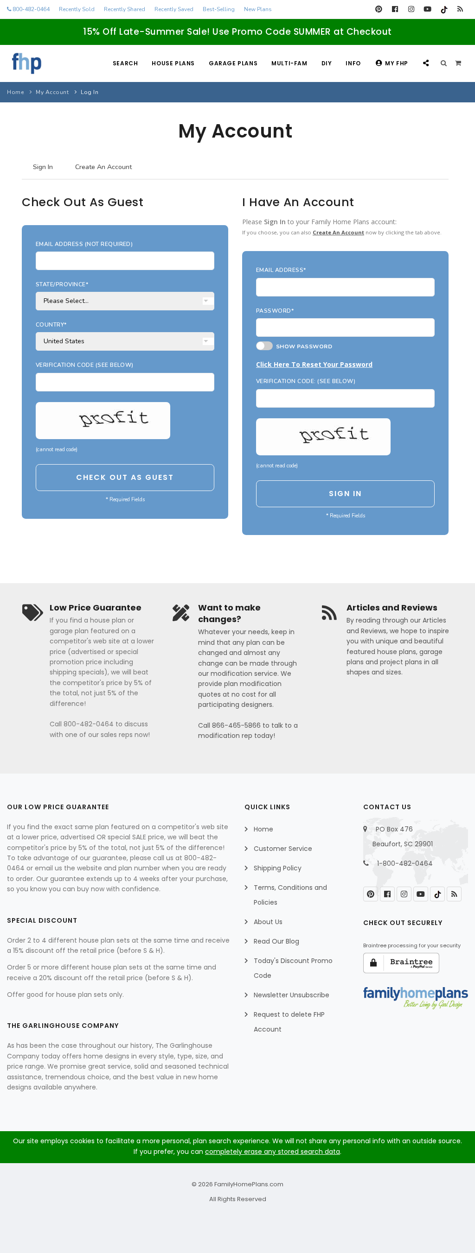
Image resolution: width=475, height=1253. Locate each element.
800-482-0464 (30, 9)
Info (353, 63)
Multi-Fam (289, 63)
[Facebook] (395, 9)
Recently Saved (173, 9)
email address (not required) (84, 244)
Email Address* (281, 270)
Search (125, 63)
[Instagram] (411, 9)
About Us (268, 921)
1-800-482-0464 (405, 863)
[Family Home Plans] (27, 63)
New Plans (258, 9)
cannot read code (56, 449)
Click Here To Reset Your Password (314, 364)
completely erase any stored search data (272, 1151)
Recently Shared (124, 9)
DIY (326, 63)
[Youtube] (427, 9)
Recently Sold (77, 9)
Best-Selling (219, 9)
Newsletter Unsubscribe (291, 995)
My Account (52, 92)
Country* (51, 324)
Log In (89, 92)
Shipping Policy (278, 868)
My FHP (396, 63)
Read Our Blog (276, 941)
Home (15, 92)
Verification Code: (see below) (305, 381)
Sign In (43, 167)
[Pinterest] (379, 9)
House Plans (173, 63)
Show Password (302, 346)
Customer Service (283, 848)
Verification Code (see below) (85, 365)
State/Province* (62, 284)
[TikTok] (444, 9)
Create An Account (103, 167)
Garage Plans (233, 63)
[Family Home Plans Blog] (460, 9)
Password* (275, 311)
